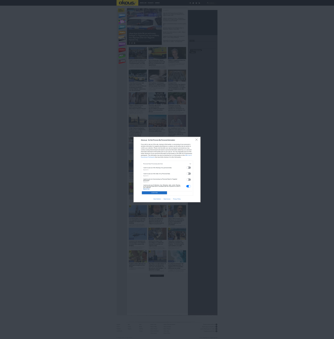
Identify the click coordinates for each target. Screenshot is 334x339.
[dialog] (167, 169)
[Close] (197, 140)
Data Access (167, 199)
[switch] (188, 167)
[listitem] (167, 164)
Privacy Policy (177, 199)
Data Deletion (157, 199)
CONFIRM (154, 192)
